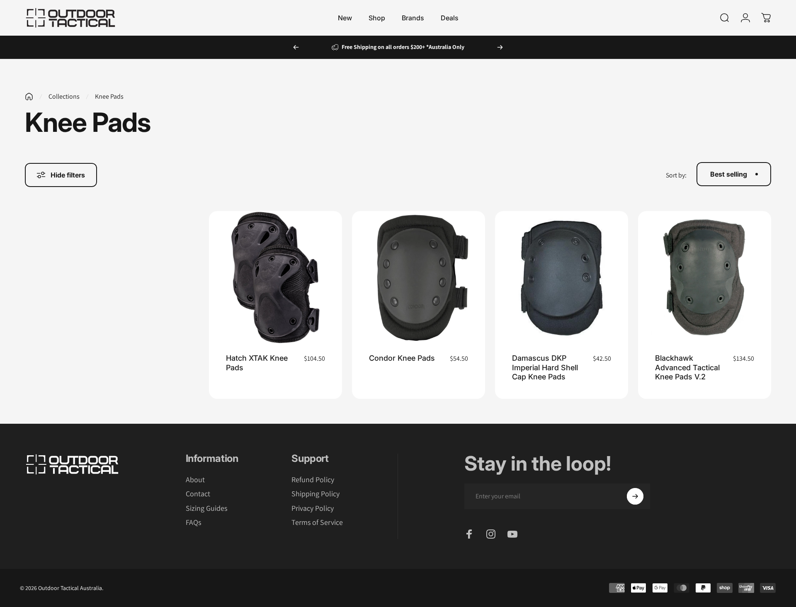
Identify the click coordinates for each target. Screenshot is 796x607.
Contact (198, 493)
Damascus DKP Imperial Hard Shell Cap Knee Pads (545, 367)
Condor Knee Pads (402, 358)
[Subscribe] (635, 496)
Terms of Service (317, 522)
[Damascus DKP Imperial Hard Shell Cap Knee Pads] (561, 277)
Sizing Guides (206, 508)
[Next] (500, 47)
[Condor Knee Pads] (418, 277)
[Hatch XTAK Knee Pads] (275, 277)
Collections (64, 96)
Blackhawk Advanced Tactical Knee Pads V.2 (687, 367)
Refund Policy (312, 479)
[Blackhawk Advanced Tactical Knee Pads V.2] (704, 277)
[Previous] (296, 47)
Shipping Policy (315, 493)
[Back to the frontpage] (29, 96)
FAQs (193, 522)
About (195, 479)
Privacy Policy (312, 508)
